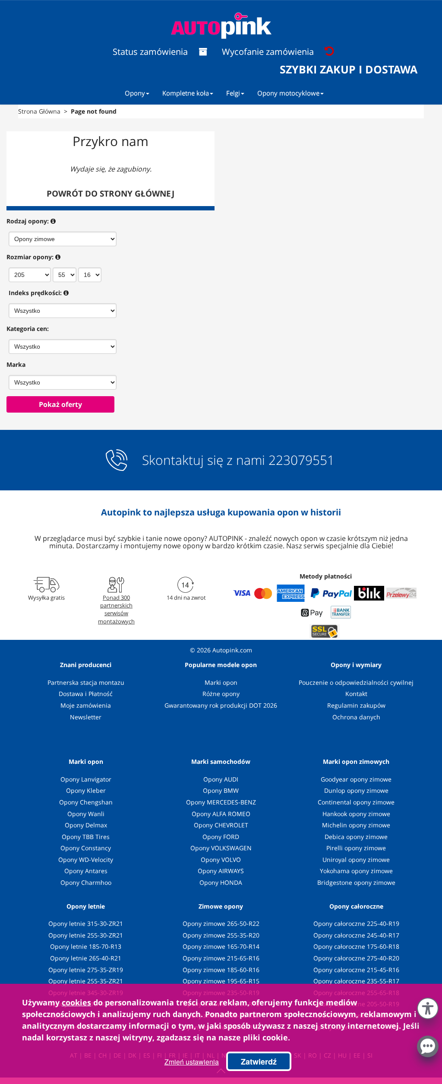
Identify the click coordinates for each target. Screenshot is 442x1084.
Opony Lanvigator (85, 779)
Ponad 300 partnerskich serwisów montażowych (116, 609)
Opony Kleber (86, 790)
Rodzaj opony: (27, 221)
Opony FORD (220, 837)
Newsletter (85, 717)
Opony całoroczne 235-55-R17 (356, 981)
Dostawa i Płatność (86, 694)
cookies (76, 1002)
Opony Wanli (85, 814)
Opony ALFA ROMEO (221, 814)
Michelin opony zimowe (356, 825)
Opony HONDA (220, 882)
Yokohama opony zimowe (356, 871)
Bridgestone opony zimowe (356, 882)
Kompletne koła (185, 93)
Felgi (233, 93)
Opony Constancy (85, 848)
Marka (15, 364)
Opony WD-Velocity (85, 859)
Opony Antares (85, 871)
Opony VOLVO (221, 859)
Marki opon (221, 682)
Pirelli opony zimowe (356, 848)
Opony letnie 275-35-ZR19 (85, 970)
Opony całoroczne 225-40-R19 (356, 923)
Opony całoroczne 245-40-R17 (356, 935)
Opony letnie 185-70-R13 (85, 946)
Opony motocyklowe (288, 93)
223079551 (301, 460)
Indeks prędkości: (35, 293)
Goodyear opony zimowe (356, 779)
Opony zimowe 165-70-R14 (221, 946)
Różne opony (221, 694)
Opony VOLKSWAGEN (221, 848)
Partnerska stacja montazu (85, 682)
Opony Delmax (86, 825)
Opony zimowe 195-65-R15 (221, 981)
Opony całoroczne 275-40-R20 (356, 958)
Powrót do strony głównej (110, 193)
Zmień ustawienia (191, 1062)
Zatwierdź (259, 1061)
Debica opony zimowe (356, 837)
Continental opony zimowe (356, 802)
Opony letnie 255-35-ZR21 (85, 981)
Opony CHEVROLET (221, 825)
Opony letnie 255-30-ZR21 (85, 935)
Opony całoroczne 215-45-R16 (356, 970)
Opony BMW (221, 790)
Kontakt (356, 694)
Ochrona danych (356, 717)
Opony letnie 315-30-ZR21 (85, 923)
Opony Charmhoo (85, 882)
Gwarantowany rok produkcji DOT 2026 (220, 705)
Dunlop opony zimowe (356, 790)
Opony (135, 93)
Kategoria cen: (27, 328)
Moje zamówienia (85, 705)
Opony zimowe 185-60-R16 (221, 970)
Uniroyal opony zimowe (356, 859)
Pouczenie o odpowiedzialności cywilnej (356, 682)
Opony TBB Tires (86, 837)
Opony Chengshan (86, 802)
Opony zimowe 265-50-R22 (221, 923)
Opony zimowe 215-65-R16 (221, 958)
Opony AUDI (220, 779)
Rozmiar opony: (30, 257)
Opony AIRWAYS (221, 871)
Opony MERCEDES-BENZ (221, 802)
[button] (428, 1006)
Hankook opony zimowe (356, 814)
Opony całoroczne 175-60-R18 (356, 946)
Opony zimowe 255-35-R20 (221, 935)
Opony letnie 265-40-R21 (85, 958)
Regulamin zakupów (356, 705)
